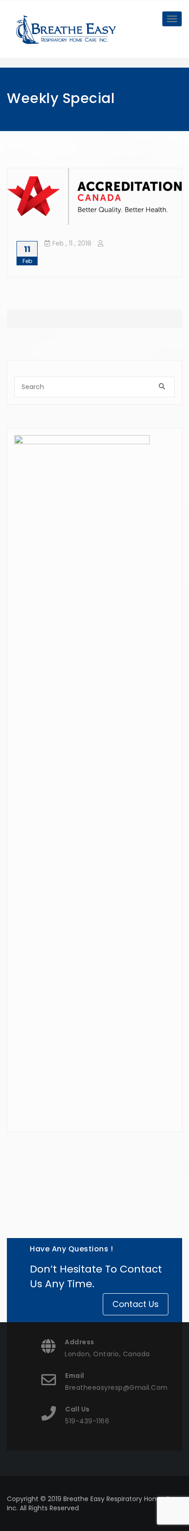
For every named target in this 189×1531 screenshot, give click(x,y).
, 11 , (71, 243)
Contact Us (135, 1304)
